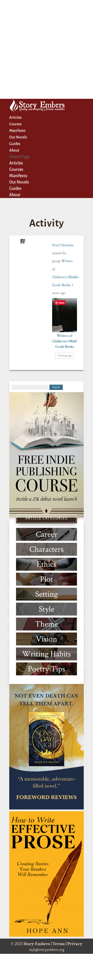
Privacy (74, 944)
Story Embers (37, 944)
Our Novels (18, 137)
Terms (58, 944)
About (14, 150)
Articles (15, 118)
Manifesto (17, 131)
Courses (15, 124)
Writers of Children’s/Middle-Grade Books (66, 341)
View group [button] (64, 356)
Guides (14, 144)
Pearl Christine (63, 245)
